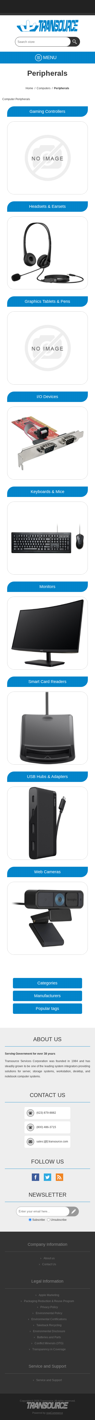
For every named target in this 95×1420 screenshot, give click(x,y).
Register (71, 6)
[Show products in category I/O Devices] (47, 443)
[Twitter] (47, 1177)
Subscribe (38, 1219)
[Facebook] (35, 1177)
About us (49, 1258)
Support (35, 6)
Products (23, 6)
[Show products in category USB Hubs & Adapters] (47, 823)
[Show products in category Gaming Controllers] (47, 158)
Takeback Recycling (49, 1325)
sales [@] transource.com (52, 1141)
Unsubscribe (59, 1219)
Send (74, 1211)
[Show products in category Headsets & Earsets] (47, 253)
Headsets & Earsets (47, 206)
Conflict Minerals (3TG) (49, 1343)
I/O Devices (47, 396)
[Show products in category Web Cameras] (47, 918)
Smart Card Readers (47, 681)
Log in (83, 6)
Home (11, 6)
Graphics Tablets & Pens (47, 301)
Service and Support (49, 1380)
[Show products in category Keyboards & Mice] (47, 538)
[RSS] (59, 1177)
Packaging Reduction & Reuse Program (49, 1301)
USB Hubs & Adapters (47, 776)
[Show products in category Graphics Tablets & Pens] (47, 348)
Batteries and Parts (49, 1337)
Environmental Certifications (49, 1319)
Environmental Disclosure (49, 1331)
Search (75, 41)
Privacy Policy (49, 1307)
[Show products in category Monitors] (47, 633)
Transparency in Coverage (49, 1349)
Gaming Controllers (47, 111)
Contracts (59, 6)
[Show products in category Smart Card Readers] (47, 728)
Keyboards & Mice (47, 491)
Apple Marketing (49, 1295)
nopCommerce (54, 1412)
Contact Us (47, 6)
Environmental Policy (49, 1313)
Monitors (47, 586)
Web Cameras (47, 872)
